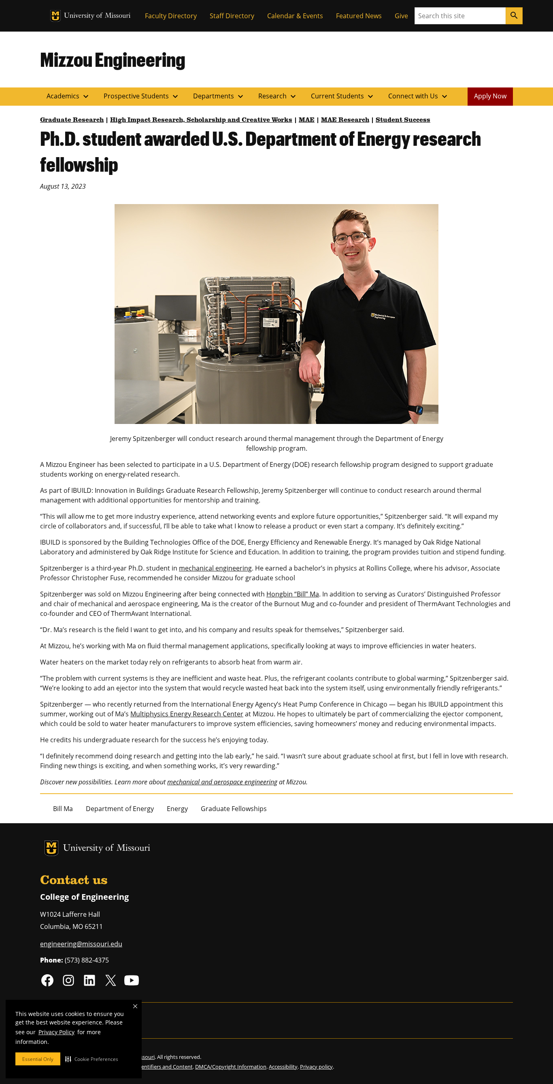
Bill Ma (63, 808)
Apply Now (490, 96)
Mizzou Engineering (112, 59)
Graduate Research (72, 120)
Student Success (403, 120)
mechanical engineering (215, 568)
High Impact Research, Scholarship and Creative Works (201, 120)
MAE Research (345, 120)
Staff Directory (232, 15)
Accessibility (283, 1066)
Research (278, 96)
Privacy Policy (56, 1032)
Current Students (343, 96)
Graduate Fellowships (234, 808)
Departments (219, 96)
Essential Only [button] (37, 1059)
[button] (92, 1058)
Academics (69, 96)
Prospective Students (142, 96)
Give (401, 15)
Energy (177, 808)
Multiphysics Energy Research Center (186, 713)
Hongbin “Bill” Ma (292, 594)
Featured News (359, 15)
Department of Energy (120, 808)
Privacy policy (316, 1066)
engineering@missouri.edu (81, 943)
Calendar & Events (295, 15)
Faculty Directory (171, 15)
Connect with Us (418, 96)
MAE (307, 120)
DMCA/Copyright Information (230, 1066)
